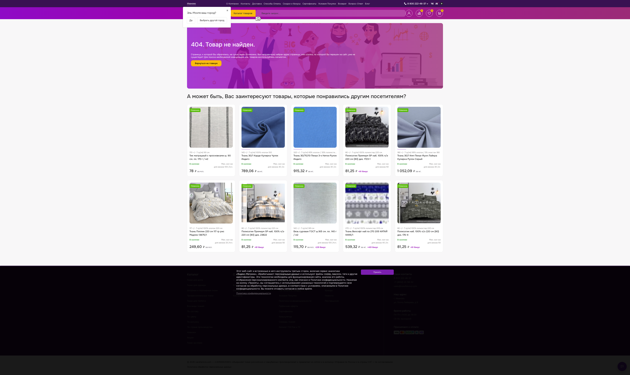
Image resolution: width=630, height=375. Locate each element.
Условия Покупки (327, 3)
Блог (367, 3)
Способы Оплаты (272, 3)
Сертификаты (309, 3)
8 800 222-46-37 (416, 3)
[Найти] (258, 19)
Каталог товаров (243, 13)
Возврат (342, 3)
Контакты (245, 3)
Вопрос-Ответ (355, 3)
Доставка (257, 3)
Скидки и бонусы (292, 3)
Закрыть (624, 373)
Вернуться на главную (206, 63)
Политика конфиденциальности (253, 293)
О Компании (232, 3)
